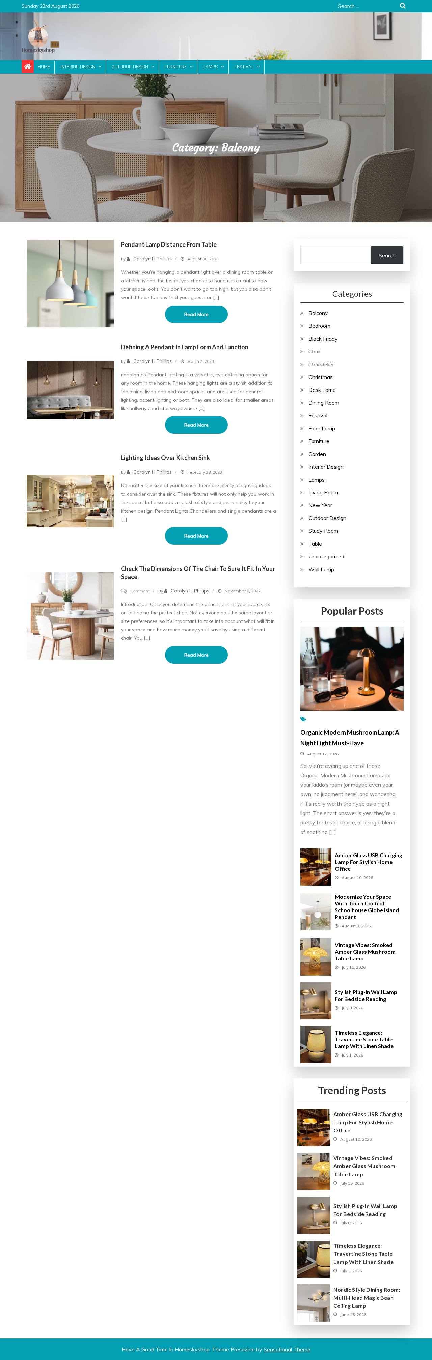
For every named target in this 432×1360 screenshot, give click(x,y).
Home (44, 66)
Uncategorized (326, 556)
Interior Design (77, 66)
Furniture (176, 66)
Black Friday (323, 338)
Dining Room (323, 402)
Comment (140, 591)
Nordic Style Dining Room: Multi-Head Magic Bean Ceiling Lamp (366, 1297)
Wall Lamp (321, 569)
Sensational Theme (287, 1349)
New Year (320, 505)
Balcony (318, 313)
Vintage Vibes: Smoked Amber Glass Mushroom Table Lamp (365, 951)
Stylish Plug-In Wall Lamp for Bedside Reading (366, 995)
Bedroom (319, 325)
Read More (196, 314)
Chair (314, 351)
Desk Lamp (322, 389)
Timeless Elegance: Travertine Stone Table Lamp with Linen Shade (364, 1039)
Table (315, 543)
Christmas (320, 377)
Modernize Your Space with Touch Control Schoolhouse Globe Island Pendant (367, 906)
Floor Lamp (321, 428)
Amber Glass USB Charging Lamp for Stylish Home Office (368, 862)
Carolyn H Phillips (152, 259)
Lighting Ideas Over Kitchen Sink (165, 457)
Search (387, 255)
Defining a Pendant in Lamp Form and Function (184, 347)
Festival (244, 66)
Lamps (210, 66)
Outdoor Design (130, 66)
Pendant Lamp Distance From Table (169, 244)
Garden (317, 454)
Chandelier (321, 364)
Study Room (323, 530)
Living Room (323, 492)
